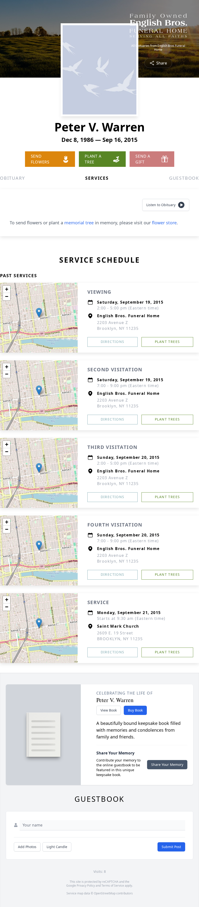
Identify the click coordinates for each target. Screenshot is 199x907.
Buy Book (135, 710)
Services (96, 178)
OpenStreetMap (105, 893)
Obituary (12, 178)
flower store (164, 223)
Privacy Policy (86, 885)
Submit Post (171, 846)
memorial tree (79, 223)
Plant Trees (167, 341)
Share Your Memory (167, 764)
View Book (108, 710)
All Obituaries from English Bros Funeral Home (158, 48)
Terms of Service (112, 885)
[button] (39, 313)
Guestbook (184, 178)
